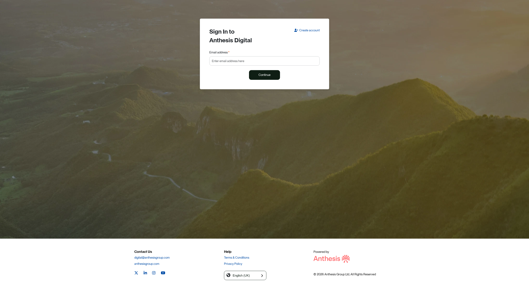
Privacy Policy (233, 264)
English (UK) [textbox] (241, 275)
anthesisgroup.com (146, 264)
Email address (219, 52)
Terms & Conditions (236, 257)
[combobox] (245, 275)
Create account (309, 30)
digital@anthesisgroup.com (152, 257)
